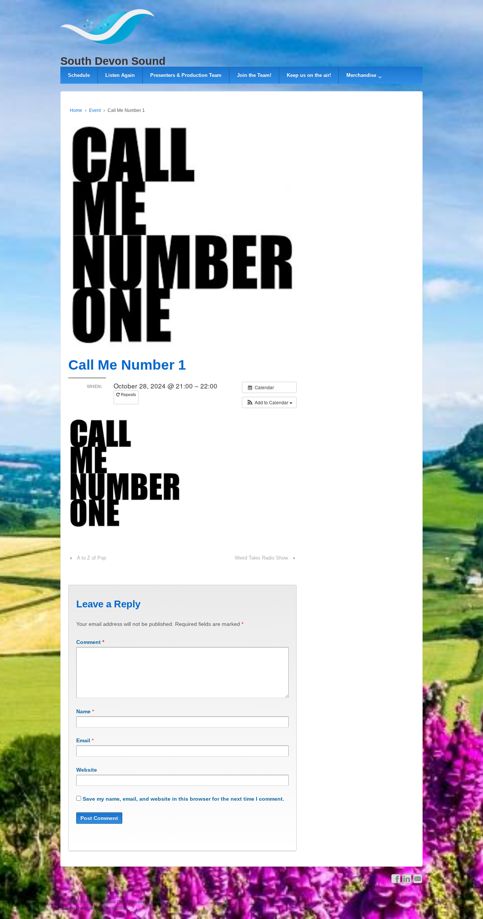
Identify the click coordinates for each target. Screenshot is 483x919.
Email (83, 740)
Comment (90, 642)
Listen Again (120, 75)
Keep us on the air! (309, 75)
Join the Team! (254, 75)
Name (83, 711)
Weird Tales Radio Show (261, 558)
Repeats (128, 394)
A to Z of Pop (91, 558)
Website (86, 770)
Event (95, 110)
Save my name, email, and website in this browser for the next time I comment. (183, 799)
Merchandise (361, 75)
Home (76, 110)
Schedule (79, 75)
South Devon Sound (113, 61)
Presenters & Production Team (186, 75)
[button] (269, 402)
